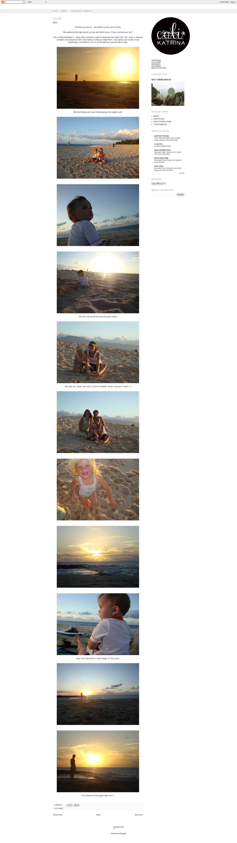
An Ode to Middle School (162, 146)
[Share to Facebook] (75, 805)
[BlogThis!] (70, 805)
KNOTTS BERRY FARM (162, 122)
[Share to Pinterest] (78, 805)
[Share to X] (73, 805)
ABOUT (64, 11)
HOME (55, 11)
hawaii (61, 808)
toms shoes (158, 166)
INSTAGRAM (156, 60)
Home (98, 815)
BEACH (156, 116)
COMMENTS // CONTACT (81, 11)
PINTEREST (156, 64)
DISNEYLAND (158, 119)
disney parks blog (161, 158)
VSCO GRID (156, 62)
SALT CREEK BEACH (161, 80)
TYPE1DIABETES (160, 124)
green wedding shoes (162, 150)
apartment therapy (161, 136)
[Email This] (67, 805)
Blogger (123, 833)
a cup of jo (158, 144)
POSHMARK (156, 66)
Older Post (139, 815)
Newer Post (57, 815)
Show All (181, 173)
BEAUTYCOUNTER (158, 68)
